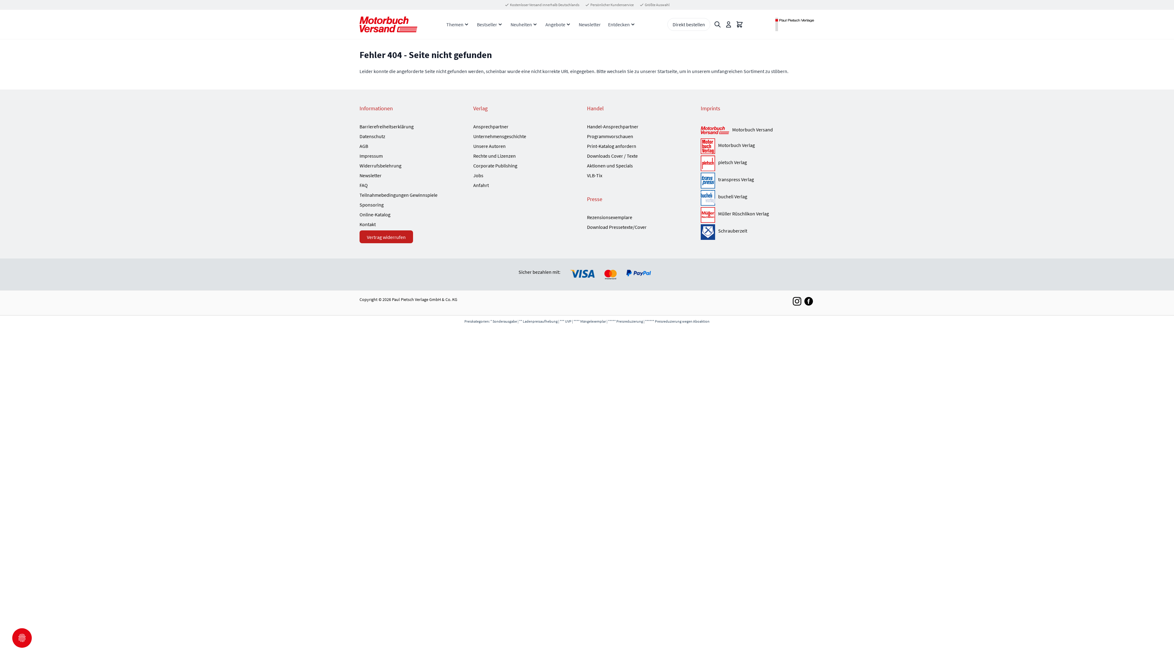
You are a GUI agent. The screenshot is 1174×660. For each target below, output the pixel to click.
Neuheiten (521, 24)
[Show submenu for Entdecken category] (633, 24)
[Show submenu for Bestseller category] (500, 24)
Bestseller (487, 24)
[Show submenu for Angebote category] (568, 24)
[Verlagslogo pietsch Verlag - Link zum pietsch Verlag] (708, 163)
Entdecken (619, 24)
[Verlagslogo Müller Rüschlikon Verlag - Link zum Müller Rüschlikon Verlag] (708, 215)
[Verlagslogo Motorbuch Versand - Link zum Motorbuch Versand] (715, 130)
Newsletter (590, 24)
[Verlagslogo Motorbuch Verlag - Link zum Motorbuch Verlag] (708, 146)
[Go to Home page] (388, 24)
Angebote (555, 24)
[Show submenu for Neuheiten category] (535, 24)
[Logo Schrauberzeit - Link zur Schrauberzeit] (708, 232)
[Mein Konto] (728, 24)
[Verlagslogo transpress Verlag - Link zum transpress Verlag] (708, 180)
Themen (454, 24)
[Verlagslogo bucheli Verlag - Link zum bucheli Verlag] (708, 198)
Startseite (667, 71)
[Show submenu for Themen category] (466, 24)
